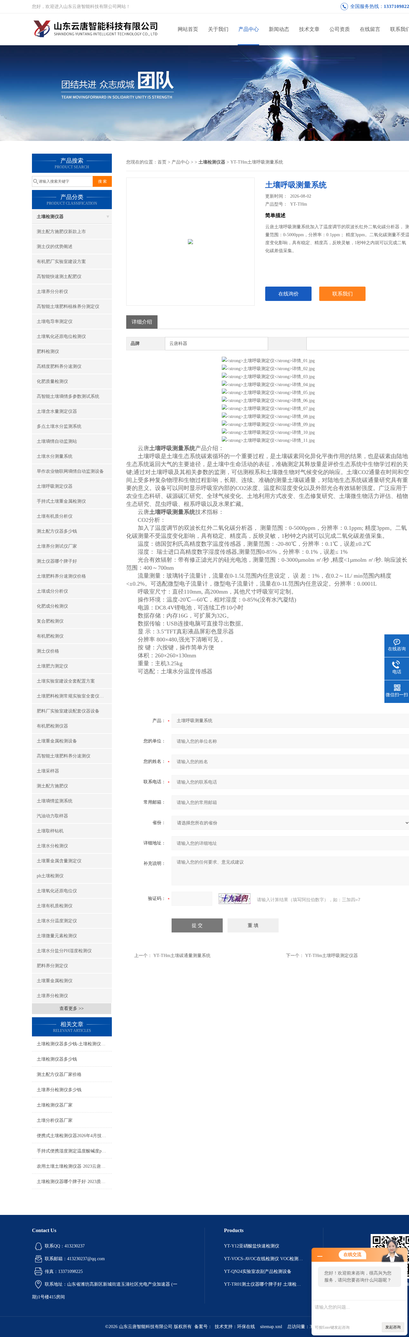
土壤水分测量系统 (55, 456)
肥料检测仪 (48, 351)
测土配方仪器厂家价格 (59, 1074)
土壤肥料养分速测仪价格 (61, 576)
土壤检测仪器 (50, 216)
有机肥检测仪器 (52, 726)
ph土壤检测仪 (50, 875)
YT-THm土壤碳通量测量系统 (182, 955)
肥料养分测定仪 (52, 965)
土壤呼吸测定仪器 (55, 486)
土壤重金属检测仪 (55, 980)
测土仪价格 (48, 651)
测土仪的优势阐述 (55, 246)
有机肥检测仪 (50, 636)
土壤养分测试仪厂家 (57, 546)
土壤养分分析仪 (52, 291)
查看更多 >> (71, 1008)
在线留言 (370, 29)
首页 (162, 162)
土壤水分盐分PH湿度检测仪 (64, 950)
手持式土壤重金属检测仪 (61, 501)
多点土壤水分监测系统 (59, 426)
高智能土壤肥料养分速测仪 (63, 756)
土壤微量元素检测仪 (57, 935)
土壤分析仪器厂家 (55, 1120)
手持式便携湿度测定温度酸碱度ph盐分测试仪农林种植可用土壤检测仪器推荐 (74, 1151)
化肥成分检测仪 (52, 606)
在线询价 (288, 293)
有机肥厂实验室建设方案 (61, 261)
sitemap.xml (271, 1326)
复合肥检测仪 (50, 621)
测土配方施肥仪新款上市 (61, 231)
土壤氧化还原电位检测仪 (61, 336)
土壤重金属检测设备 (57, 741)
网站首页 (188, 29)
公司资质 (339, 29)
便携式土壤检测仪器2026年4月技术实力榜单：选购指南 (74, 1135)
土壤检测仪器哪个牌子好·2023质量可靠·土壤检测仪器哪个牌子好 (74, 1181)
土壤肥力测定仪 (52, 666)
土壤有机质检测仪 (55, 905)
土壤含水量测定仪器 (57, 411)
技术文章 (309, 29)
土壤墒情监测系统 (55, 801)
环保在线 (246, 1326)
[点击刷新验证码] (235, 898)
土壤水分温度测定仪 (57, 920)
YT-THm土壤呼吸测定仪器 (331, 955)
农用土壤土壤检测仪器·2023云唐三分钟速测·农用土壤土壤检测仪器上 (74, 1166)
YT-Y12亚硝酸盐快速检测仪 (251, 1246)
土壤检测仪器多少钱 (57, 1059)
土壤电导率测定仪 (55, 321)
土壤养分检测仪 (52, 995)
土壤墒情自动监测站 (57, 441)
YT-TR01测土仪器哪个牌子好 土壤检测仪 (264, 1284)
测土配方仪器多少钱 (57, 531)
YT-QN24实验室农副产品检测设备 (257, 1271)
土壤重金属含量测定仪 (59, 860)
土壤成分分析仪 (52, 591)
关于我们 (218, 29)
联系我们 (342, 293)
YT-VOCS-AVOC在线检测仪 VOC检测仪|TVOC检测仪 (264, 1258)
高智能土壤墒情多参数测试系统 (68, 396)
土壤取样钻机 (50, 831)
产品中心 (248, 29)
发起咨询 (393, 1327)
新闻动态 (279, 29)
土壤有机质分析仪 (55, 516)
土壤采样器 (48, 771)
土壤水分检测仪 (52, 846)
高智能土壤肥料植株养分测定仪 (68, 306)
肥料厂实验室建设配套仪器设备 (68, 711)
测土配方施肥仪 (52, 786)
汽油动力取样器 (52, 816)
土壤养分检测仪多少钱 (59, 1089)
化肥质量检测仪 (52, 381)
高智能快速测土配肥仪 (59, 276)
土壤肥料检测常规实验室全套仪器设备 (74, 696)
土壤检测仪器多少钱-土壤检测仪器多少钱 (74, 1043)
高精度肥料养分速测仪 (59, 366)
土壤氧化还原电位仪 (57, 890)
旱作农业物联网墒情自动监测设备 (70, 471)
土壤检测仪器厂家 (55, 1105)
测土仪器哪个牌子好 (57, 561)
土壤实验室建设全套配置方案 (66, 681)
